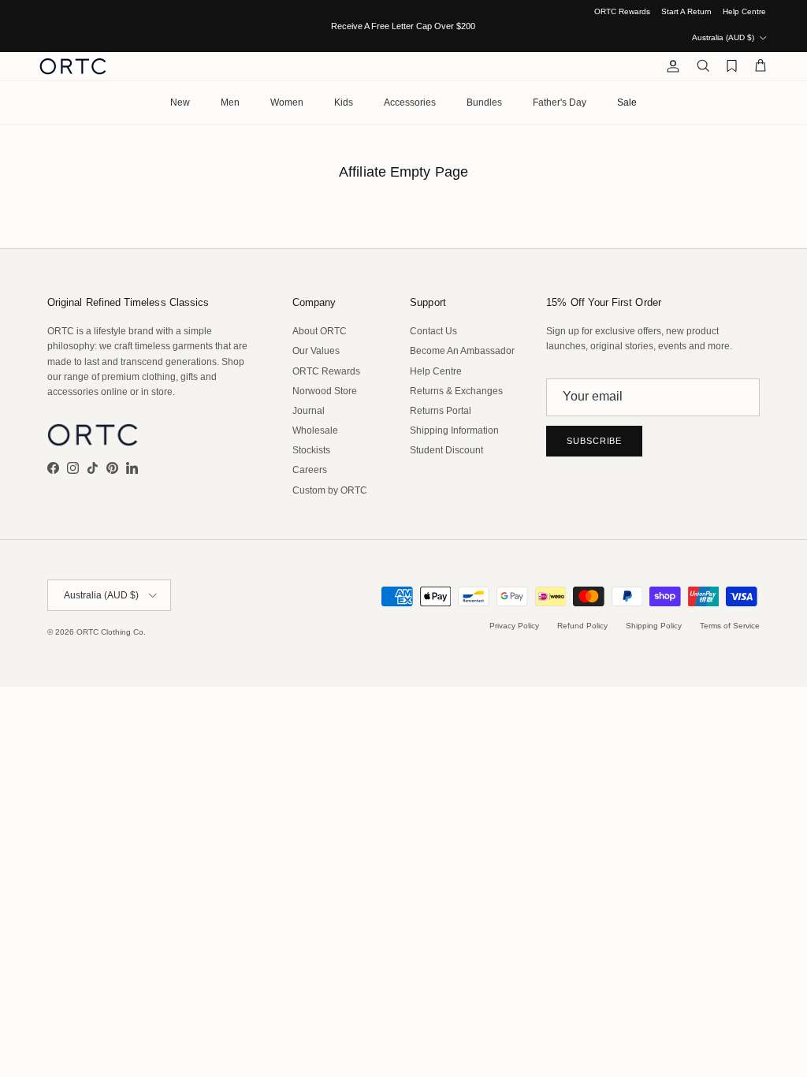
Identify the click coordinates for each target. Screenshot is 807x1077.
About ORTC (319, 331)
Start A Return (686, 11)
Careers (309, 469)
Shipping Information (454, 430)
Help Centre (744, 11)
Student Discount (446, 450)
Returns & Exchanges (456, 391)
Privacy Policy (514, 625)
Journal (308, 410)
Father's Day (559, 102)
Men (230, 102)
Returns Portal (440, 410)
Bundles (484, 102)
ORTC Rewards (622, 11)
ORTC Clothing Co (109, 632)
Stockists (311, 450)
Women (286, 102)
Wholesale (315, 430)
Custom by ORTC (329, 490)
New (180, 102)
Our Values (316, 350)
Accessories (410, 102)
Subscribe (594, 440)
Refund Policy (582, 625)
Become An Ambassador (462, 350)
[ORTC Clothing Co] (72, 66)
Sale (627, 102)
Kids (343, 102)
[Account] (670, 66)
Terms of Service (730, 625)
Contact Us (433, 331)
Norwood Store (324, 391)
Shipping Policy (654, 625)
